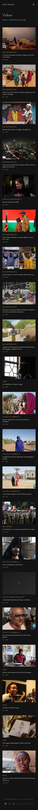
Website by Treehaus (26, 803)
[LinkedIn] (5, 804)
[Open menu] (34, 4)
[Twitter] (9, 804)
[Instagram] (13, 804)
